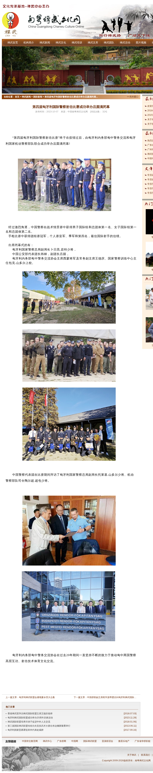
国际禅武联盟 (90, 741)
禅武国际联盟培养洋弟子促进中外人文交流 (29, 721)
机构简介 (29, 42)
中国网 (74, 741)
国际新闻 (37, 96)
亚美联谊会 (107, 741)
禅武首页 (12, 42)
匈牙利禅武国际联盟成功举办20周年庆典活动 (30, 717)
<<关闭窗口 (132, 96)
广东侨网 (61, 741)
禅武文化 (61, 42)
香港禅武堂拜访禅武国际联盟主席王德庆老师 (30, 713)
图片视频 (141, 42)
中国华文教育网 (30, 741)
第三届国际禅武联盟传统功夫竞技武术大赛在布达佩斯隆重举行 (39, 726)
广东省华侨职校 (142, 741)
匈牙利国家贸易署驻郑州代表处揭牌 (25, 730)
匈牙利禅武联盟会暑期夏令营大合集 (37, 697)
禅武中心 (47, 741)
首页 (17, 96)
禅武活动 (125, 42)
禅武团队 (109, 42)
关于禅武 (131, 755)
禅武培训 (77, 42)
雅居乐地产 (123, 741)
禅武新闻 (45, 42)
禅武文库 (93, 42)
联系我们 (145, 755)
